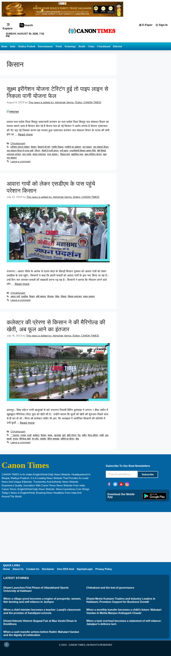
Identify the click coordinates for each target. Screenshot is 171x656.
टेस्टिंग (37, 150)
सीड (77, 438)
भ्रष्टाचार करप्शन (14, 154)
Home (4, 46)
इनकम (23, 435)
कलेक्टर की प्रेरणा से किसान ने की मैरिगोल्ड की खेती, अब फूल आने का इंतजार (56, 326)
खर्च (63, 435)
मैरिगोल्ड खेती (25, 438)
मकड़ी (9, 438)
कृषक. (50, 435)
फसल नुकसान (89, 296)
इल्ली (29, 435)
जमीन (84, 435)
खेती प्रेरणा (71, 435)
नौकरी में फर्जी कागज (49, 150)
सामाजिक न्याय (77, 154)
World (58, 46)
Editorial (117, 46)
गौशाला (63, 296)
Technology (70, 46)
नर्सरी (101, 435)
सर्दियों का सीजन (67, 438)
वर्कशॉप (43, 438)
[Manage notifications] (6, 644)
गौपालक (50, 296)
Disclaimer (48, 569)
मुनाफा (15, 438)
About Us (18, 569)
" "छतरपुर (15, 435)
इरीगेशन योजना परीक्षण (20, 146)
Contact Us (32, 569)
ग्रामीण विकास (57, 146)
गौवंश (57, 296)
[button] (22, 25)
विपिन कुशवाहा (53, 438)
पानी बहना (64, 150)
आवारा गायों (15, 296)
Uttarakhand (103, 46)
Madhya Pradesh (26, 46)
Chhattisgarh (18, 143)
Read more (25, 134)
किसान (33, 146)
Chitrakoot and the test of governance (110, 587)
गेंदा (79, 435)
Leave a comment (21, 161)
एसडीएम (24, 296)
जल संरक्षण (87, 146)
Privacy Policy (103, 569)
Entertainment (45, 46)
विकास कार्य (65, 154)
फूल (106, 435)
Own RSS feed (65, 569)
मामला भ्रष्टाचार (39, 154)
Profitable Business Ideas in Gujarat (21, 503)
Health (81, 46)
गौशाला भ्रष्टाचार (75, 296)
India (12, 46)
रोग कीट (35, 438)
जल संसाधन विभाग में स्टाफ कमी (20, 150)
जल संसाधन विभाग (100, 146)
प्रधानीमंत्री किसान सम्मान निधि (82, 150)
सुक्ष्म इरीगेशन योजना (93, 154)
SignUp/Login (85, 569)
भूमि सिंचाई (101, 150)
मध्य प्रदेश (26, 154)
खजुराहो (57, 435)
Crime (91, 46)
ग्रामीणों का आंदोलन (73, 146)
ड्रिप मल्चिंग (93, 435)
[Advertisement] (85, 537)
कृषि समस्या (41, 296)
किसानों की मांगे (44, 146)
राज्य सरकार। (53, 154)
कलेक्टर (36, 435)
